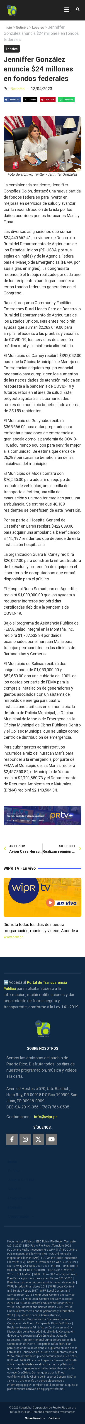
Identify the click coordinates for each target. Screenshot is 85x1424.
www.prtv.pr (13, 937)
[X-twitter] (38, 1139)
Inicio (8, 27)
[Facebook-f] (12, 1139)
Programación (20, 1198)
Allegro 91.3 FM (21, 1180)
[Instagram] (25, 1139)
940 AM (14, 1189)
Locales (38, 27)
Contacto (54, 1418)
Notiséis (22, 27)
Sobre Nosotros (35, 1418)
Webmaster (67, 1412)
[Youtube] (51, 1139)
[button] (77, 9)
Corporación (18, 1216)
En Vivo (14, 1171)
